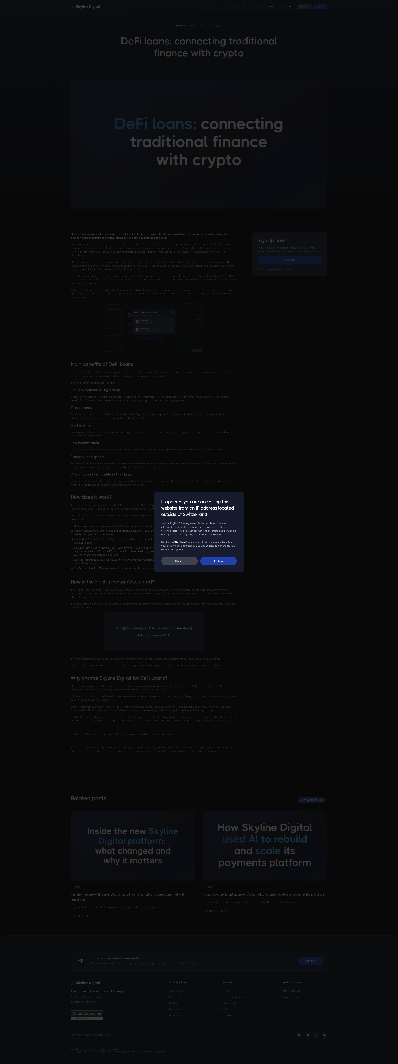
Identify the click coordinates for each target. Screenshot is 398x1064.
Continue (218, 561)
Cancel (179, 561)
